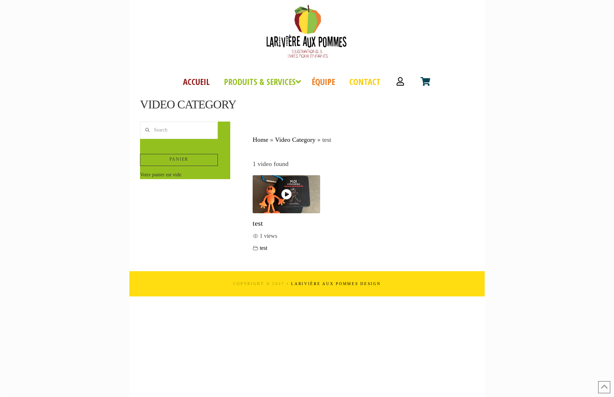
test (258, 223)
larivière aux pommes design (336, 283)
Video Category (295, 139)
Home (260, 139)
